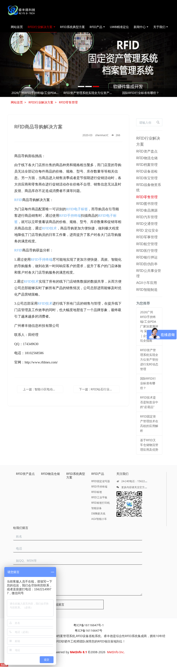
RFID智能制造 (147, 289)
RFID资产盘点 (147, 151)
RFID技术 (49, 228)
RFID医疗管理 (147, 250)
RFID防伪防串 (147, 264)
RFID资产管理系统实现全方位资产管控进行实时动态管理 (88, 93)
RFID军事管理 (147, 237)
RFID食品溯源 (147, 210)
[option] (88, 64)
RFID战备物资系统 (148, 187)
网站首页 (17, 27)
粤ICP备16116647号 (88, 630)
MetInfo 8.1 (78, 652)
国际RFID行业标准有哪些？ (140, 93)
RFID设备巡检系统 (88, 636)
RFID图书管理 (147, 203)
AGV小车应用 (146, 282)
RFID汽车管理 (147, 217)
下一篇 (99, 389)
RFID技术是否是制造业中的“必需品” (149, 402)
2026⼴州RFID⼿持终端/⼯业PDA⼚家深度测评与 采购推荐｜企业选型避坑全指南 (36, 93)
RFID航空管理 (147, 244)
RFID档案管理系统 (62, 636)
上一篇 (43, 389)
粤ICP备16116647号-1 (88, 625)
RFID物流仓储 (147, 158)
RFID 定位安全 (147, 230)
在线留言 (58, 604)
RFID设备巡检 (147, 171)
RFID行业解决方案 (40, 102)
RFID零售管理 (68, 102)
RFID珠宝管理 (147, 178)
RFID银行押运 (147, 257)
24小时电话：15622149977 (137, 481)
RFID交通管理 (147, 223)
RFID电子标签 (77, 209)
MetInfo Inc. (116, 652)
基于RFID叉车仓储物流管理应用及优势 (149, 445)
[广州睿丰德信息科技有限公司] (21, 11)
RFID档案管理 (147, 164)
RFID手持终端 (70, 215)
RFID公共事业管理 (148, 273)
